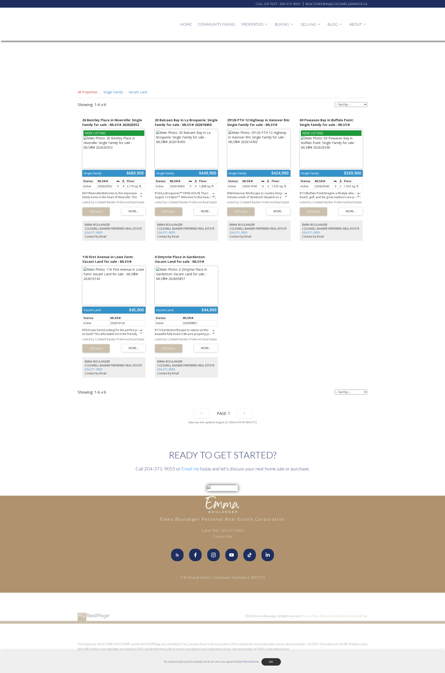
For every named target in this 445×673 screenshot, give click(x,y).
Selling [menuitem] (308, 24)
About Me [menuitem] (360, 38)
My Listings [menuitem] (254, 38)
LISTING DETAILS (96, 211)
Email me (190, 468)
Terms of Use (251, 661)
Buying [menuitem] (282, 24)
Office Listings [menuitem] (258, 49)
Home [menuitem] (186, 24)
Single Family (113, 92)
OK (271, 662)
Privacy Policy (311, 616)
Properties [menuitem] (252, 24)
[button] (177, 555)
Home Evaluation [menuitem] (320, 49)
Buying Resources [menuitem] (295, 38)
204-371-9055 (94, 233)
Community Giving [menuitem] (216, 24)
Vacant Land (138, 92)
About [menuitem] (355, 24)
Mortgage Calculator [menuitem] (288, 52)
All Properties (88, 92)
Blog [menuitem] (332, 24)
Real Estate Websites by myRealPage (344, 616)
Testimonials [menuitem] (364, 49)
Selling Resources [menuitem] (321, 38)
